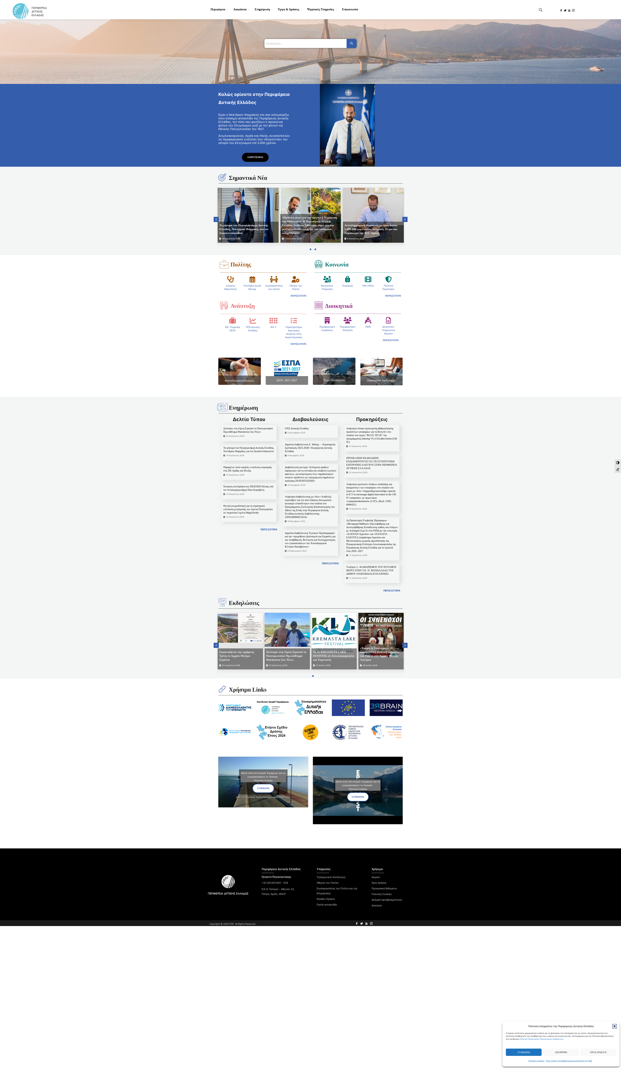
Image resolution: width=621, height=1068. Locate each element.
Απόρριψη (561, 1052)
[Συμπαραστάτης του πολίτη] (274, 279)
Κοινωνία (337, 264)
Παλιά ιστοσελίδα (327, 904)
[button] (614, 1026)
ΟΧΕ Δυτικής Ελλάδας (297, 428)
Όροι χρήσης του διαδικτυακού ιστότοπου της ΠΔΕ (569, 1061)
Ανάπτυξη (242, 306)
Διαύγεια (377, 905)
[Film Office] (368, 279)
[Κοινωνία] (319, 264)
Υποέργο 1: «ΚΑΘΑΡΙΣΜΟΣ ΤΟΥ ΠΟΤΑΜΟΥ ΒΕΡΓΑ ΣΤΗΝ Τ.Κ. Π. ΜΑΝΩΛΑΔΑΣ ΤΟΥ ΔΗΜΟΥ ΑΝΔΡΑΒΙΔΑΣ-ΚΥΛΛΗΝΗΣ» (371, 570)
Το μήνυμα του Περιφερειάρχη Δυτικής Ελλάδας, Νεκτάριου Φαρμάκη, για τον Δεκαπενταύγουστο (243, 229)
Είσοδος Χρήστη (326, 898)
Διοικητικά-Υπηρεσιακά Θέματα (388, 330)
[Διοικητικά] (319, 305)
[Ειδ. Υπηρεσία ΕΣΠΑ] (232, 320)
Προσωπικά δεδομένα (384, 888)
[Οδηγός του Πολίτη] (295, 279)
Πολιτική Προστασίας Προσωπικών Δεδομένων (541, 1039)
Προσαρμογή (598, 1052)
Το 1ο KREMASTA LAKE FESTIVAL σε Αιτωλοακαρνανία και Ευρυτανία (333, 655)
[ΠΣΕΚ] (368, 320)
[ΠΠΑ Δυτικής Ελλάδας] (253, 320)
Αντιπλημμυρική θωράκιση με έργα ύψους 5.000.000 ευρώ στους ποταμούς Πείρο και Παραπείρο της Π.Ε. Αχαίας (370, 229)
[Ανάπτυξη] (224, 305)
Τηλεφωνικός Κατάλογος (331, 877)
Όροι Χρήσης (379, 882)
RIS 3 (273, 327)
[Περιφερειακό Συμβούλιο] (327, 320)
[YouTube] (569, 9)
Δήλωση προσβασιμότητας (387, 899)
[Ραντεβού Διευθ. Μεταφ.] (252, 279)
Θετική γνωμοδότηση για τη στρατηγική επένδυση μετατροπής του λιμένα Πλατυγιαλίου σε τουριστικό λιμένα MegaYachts (248, 509)
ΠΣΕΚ (368, 326)
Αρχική (376, 877)
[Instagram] (574, 9)
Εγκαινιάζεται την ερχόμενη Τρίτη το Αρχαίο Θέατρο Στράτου (236, 655)
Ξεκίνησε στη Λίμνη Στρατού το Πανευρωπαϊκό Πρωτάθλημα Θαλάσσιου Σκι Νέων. (286, 655)
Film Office (368, 285)
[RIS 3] (273, 320)
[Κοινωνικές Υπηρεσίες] (327, 279)
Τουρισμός (347, 285)
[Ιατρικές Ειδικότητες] (231, 279)
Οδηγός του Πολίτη (327, 882)
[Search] (352, 43)
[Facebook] (561, 9)
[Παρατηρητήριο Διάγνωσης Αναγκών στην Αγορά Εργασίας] (294, 320)
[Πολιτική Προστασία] (388, 279)
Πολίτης (240, 264)
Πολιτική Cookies (536, 1061)
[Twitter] (565, 9)
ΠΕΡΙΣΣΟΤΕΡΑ (268, 529)
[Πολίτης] (224, 264)
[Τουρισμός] (347, 279)
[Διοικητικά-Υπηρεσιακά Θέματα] (388, 320)
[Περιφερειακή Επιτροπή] (347, 320)
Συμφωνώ (524, 1052)
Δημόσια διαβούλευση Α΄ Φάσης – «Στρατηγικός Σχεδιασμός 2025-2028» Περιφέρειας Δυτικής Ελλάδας (310, 448)
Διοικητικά (339, 306)
